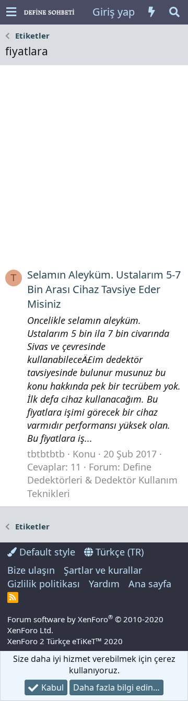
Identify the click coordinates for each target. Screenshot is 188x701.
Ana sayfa (149, 583)
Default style (46, 552)
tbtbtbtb (46, 454)
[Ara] (174, 12)
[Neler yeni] (151, 12)
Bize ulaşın (31, 570)
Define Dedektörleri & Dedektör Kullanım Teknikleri (102, 480)
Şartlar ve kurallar (103, 570)
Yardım (104, 583)
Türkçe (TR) (118, 552)
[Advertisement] (94, 170)
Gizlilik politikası (43, 583)
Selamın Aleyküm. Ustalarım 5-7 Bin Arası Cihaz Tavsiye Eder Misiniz (104, 289)
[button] (11, 12)
